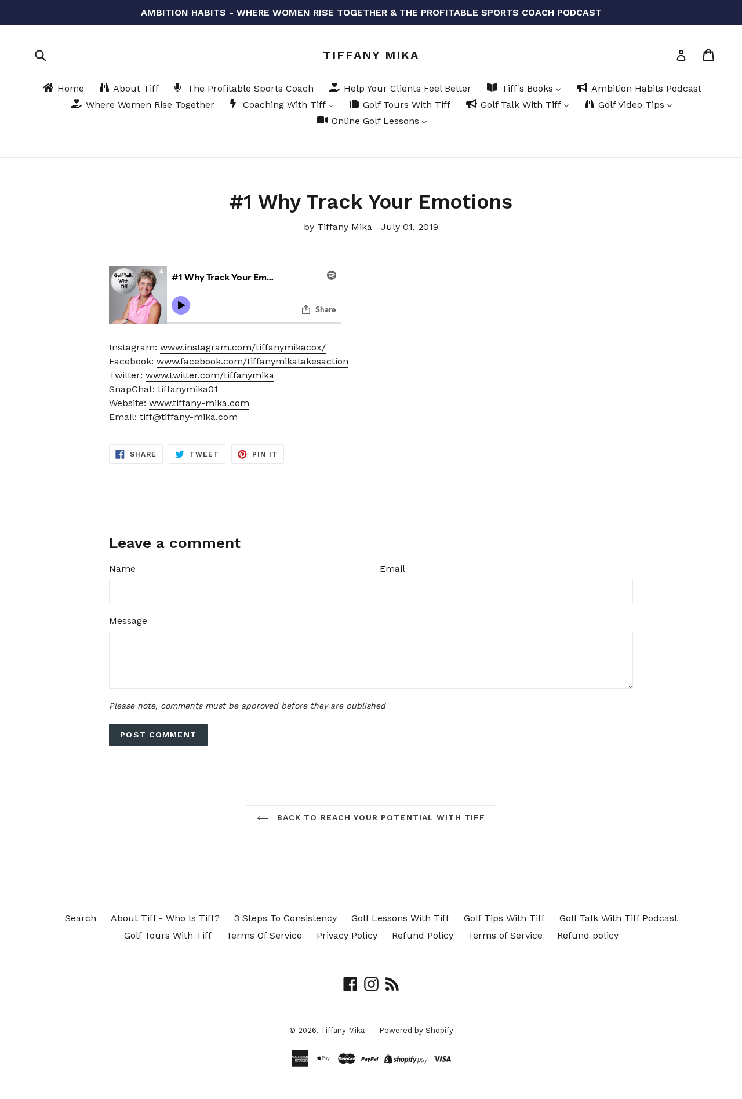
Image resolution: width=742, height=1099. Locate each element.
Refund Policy (422, 935)
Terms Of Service (264, 935)
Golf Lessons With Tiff (400, 917)
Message (128, 620)
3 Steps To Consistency (285, 917)
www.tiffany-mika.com (199, 402)
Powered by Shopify (416, 1030)
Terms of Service (505, 935)
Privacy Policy (347, 935)
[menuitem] (62, 89)
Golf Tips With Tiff (504, 917)
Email (392, 568)
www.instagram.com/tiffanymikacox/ (243, 347)
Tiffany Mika (371, 55)
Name (122, 568)
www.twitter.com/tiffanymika (210, 375)
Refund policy (588, 935)
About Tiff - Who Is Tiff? (165, 917)
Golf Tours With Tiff (168, 935)
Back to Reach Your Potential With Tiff (380, 817)
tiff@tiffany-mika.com (189, 416)
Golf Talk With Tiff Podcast (618, 917)
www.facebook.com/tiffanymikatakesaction (252, 361)
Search (80, 917)
